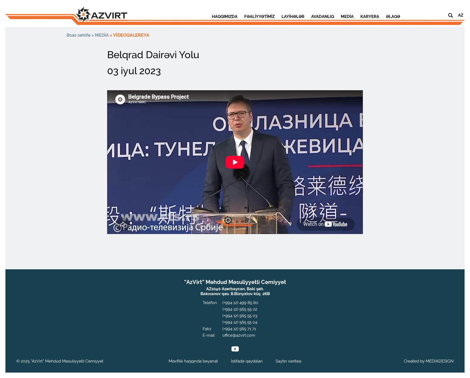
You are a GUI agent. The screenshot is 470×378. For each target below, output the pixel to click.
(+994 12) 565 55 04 (239, 322)
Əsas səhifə (78, 35)
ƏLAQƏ (393, 16)
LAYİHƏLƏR (293, 16)
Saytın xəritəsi (288, 361)
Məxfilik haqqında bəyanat (193, 361)
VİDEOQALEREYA (131, 35)
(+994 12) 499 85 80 (240, 302)
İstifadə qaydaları (246, 361)
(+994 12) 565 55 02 (239, 309)
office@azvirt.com (238, 335)
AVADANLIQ (322, 16)
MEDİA (347, 16)
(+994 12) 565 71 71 (239, 328)
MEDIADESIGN (440, 361)
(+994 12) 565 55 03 (239, 315)
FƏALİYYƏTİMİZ (259, 16)
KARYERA (369, 16)
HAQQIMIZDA (224, 16)
